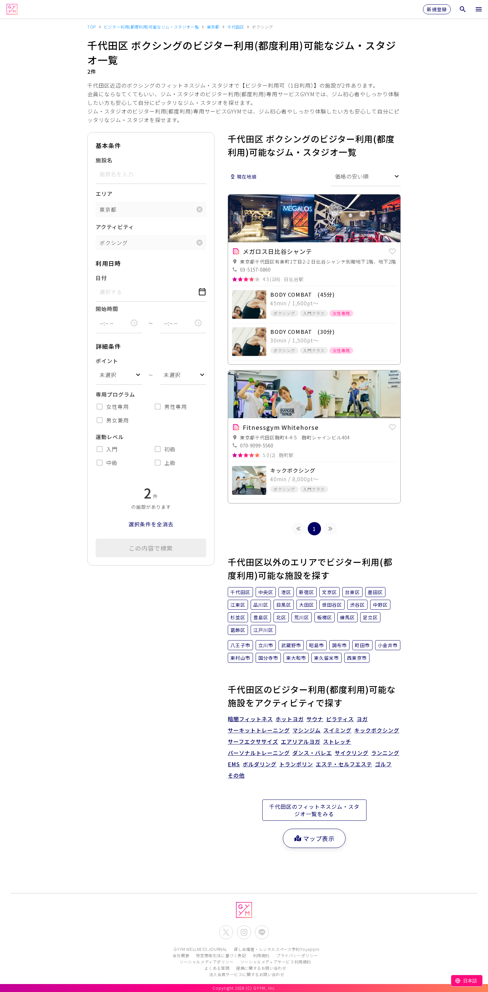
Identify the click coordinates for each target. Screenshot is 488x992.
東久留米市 (326, 657)
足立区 (370, 617)
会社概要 (181, 955)
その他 (236, 775)
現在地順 (247, 176)
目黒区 (283, 604)
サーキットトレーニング (259, 730)
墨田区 (375, 592)
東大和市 (296, 657)
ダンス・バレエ (312, 753)
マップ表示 (319, 838)
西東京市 (357, 657)
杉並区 (237, 617)
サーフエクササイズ (253, 741)
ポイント (107, 361)
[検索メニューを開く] (463, 9)
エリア (104, 193)
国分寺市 (268, 657)
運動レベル (110, 437)
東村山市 (240, 657)
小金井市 (388, 645)
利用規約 (261, 955)
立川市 (265, 645)
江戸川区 (263, 630)
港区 (286, 592)
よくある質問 (217, 968)
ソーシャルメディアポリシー (207, 961)
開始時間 (107, 309)
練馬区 (347, 617)
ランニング (385, 753)
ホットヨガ (290, 719)
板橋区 (324, 617)
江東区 (237, 604)
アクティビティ (115, 227)
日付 (101, 278)
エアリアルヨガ (300, 741)
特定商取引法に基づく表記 (221, 955)
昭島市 (316, 645)
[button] (392, 250)
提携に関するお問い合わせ (261, 968)
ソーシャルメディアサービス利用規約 (275, 961)
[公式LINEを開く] (262, 932)
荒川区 (301, 617)
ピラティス (340, 719)
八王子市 (240, 645)
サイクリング (351, 753)
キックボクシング (376, 730)
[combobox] (119, 375)
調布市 (339, 645)
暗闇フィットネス (250, 719)
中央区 (265, 592)
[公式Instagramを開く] (244, 932)
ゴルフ (383, 764)
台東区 (352, 592)
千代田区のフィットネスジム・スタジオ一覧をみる (314, 810)
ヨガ (362, 719)
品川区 (260, 604)
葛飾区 (237, 630)
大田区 (306, 604)
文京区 (329, 592)
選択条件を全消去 (151, 524)
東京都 (108, 209)
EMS (234, 764)
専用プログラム (115, 394)
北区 (281, 617)
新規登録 (437, 9)
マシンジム (306, 730)
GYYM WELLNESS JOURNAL (200, 949)
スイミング (337, 730)
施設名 (104, 160)
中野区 (380, 604)
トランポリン (296, 764)
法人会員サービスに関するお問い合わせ (247, 974)
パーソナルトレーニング (259, 753)
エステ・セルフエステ (344, 764)
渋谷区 (357, 604)
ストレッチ (337, 741)
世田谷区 (332, 604)
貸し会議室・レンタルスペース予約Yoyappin (276, 949)
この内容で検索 (151, 548)
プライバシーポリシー (297, 955)
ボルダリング (260, 764)
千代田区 (240, 592)
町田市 (362, 645)
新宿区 (306, 592)
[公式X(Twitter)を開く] (226, 932)
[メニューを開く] (479, 9)
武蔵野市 (291, 645)
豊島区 (260, 617)
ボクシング (114, 243)
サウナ (314, 719)
